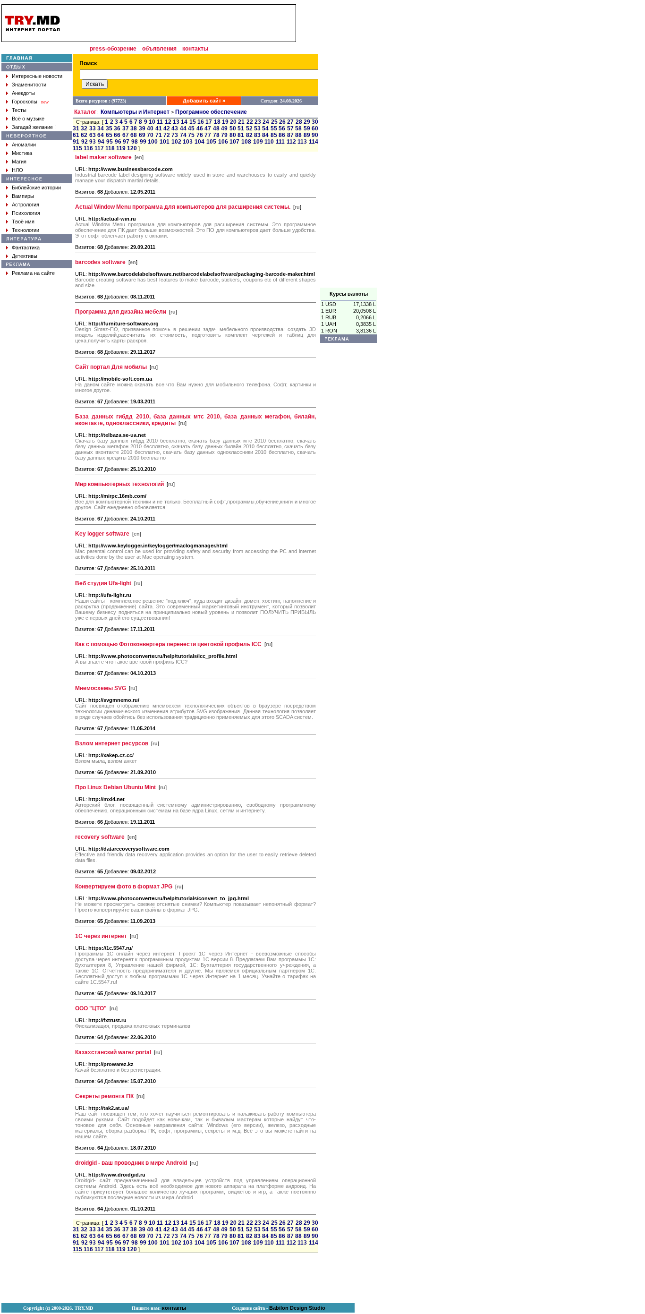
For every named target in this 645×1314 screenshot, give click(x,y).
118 (110, 148)
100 (153, 141)
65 (109, 135)
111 (280, 141)
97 (126, 141)
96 (118, 141)
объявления (159, 48)
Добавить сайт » (204, 100)
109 (258, 141)
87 (290, 135)
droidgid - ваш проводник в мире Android (131, 1163)
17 (208, 122)
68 (133, 135)
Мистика (22, 153)
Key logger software (102, 533)
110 (269, 141)
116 (88, 148)
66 (117, 135)
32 (84, 128)
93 (92, 141)
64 (100, 135)
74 (183, 135)
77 (207, 135)
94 (101, 141)
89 (307, 135)
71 (158, 135)
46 (199, 128)
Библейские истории (36, 187)
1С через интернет (101, 936)
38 (133, 128)
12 (168, 122)
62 (84, 135)
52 (249, 128)
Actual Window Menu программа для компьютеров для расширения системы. (182, 207)
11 (160, 122)
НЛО (17, 170)
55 (274, 128)
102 (176, 141)
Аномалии (24, 144)
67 (125, 135)
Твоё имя (23, 221)
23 (258, 122)
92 (84, 141)
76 (199, 135)
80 (232, 135)
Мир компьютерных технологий (119, 484)
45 (191, 128)
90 (315, 135)
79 (224, 135)
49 (224, 128)
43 (174, 128)
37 (125, 128)
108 (246, 141)
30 (315, 122)
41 (158, 128)
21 (241, 122)
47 (207, 128)
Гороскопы (24, 101)
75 (191, 135)
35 (109, 128)
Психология (26, 213)
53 (257, 128)
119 (121, 148)
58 (298, 128)
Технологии (25, 230)
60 (315, 128)
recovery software (100, 837)
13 (176, 122)
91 (76, 141)
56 (282, 128)
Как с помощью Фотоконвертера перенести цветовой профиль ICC (168, 644)
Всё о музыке (28, 118)
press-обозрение (113, 48)
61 (76, 135)
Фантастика (26, 247)
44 (183, 128)
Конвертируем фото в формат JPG (123, 886)
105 (211, 141)
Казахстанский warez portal (113, 1052)
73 (174, 135)
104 (199, 141)
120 (132, 148)
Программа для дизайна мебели (120, 311)
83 (257, 135)
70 (150, 135)
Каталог (85, 112)
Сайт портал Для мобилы (111, 367)
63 (92, 135)
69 (142, 135)
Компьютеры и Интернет (135, 112)
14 (184, 122)
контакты (195, 48)
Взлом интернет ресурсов (111, 743)
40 (150, 128)
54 (265, 128)
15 (192, 122)
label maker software (103, 157)
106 (223, 141)
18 (217, 122)
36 (117, 128)
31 (76, 128)
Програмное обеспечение (211, 112)
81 (241, 135)
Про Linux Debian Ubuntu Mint (115, 787)
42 (166, 128)
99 (143, 141)
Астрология (25, 204)
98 (134, 141)
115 (77, 148)
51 (241, 128)
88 (298, 135)
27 (290, 122)
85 (274, 135)
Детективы (24, 256)
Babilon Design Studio (297, 1308)
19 (225, 122)
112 (291, 141)
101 (165, 141)
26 (282, 122)
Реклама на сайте (33, 273)
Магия (19, 161)
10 (152, 122)
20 (233, 122)
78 (216, 135)
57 (290, 128)
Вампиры (23, 196)
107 (234, 141)
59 (307, 128)
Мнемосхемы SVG (100, 688)
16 (200, 122)
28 (299, 122)
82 (249, 135)
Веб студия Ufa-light (103, 583)
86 (282, 135)
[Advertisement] (348, 146)
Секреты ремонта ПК (104, 1096)
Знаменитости (29, 84)
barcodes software (100, 262)
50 (232, 128)
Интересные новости (37, 76)
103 (188, 141)
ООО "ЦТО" (91, 1008)
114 (313, 141)
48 (216, 128)
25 (274, 122)
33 (92, 128)
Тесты (19, 110)
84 (265, 135)
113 (302, 141)
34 (100, 128)
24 (266, 122)
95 (109, 141)
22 (249, 122)
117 (99, 148)
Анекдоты (23, 93)
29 (307, 122)
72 (166, 135)
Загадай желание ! (34, 127)
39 (142, 128)
